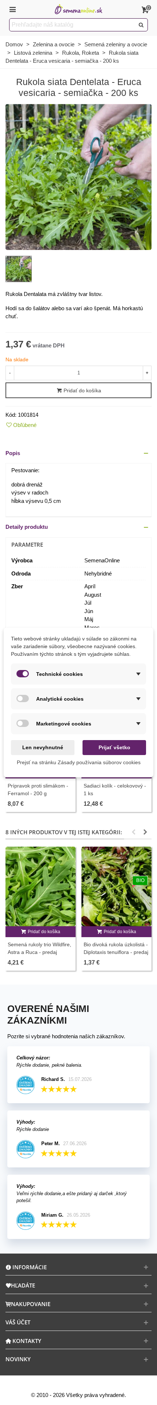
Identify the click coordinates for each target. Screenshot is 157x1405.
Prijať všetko (114, 747)
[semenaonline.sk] (78, 9)
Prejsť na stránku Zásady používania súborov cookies (79, 762)
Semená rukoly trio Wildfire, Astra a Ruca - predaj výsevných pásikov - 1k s (39, 952)
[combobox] (72, 25)
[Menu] (12, 9)
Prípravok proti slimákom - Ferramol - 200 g (38, 789)
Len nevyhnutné (42, 747)
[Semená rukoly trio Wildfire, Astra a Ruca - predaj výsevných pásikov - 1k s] (40, 886)
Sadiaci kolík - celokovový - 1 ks (115, 789)
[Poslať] (141, 25)
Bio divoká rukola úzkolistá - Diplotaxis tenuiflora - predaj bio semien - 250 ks (116, 952)
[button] (78, 453)
